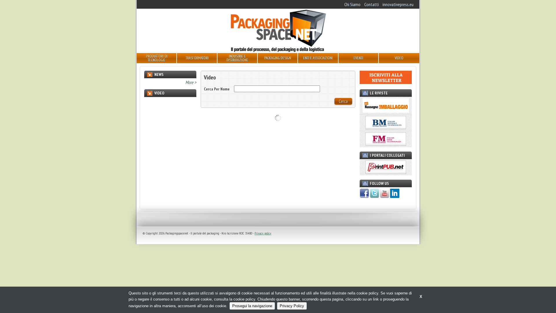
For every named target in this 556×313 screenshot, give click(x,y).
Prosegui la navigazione (252, 306)
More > (190, 82)
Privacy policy (263, 233)
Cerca (343, 101)
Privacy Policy (292, 306)
